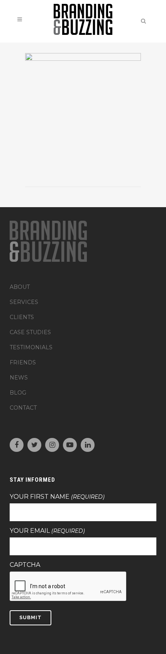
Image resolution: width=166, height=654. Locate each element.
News (19, 377)
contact (23, 407)
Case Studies (30, 332)
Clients (22, 317)
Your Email (47, 530)
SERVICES (24, 302)
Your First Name (57, 496)
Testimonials (31, 347)
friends (23, 362)
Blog (18, 392)
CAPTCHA (25, 564)
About (20, 286)
